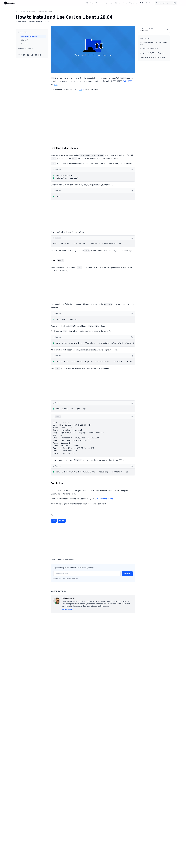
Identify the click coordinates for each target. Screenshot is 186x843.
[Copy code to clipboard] (131, 169)
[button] (154, 29)
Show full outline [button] (24, 48)
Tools (141, 3)
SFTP (130, 81)
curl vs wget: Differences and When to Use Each (153, 44)
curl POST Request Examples (149, 49)
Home (17, 11)
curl (22, 11)
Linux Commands (101, 3)
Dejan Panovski (22, 21)
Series (125, 3)
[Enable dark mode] (181, 3)
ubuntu (61, 521)
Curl (80, 89)
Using (24, 40)
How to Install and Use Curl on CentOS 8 (153, 57)
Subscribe (127, 574)
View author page (67, 609)
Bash (111, 3)
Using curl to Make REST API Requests (152, 53)
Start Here (89, 3)
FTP (55, 84)
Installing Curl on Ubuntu (29, 36)
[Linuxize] (9, 3)
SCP (124, 81)
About (148, 3)
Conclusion (24, 44)
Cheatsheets (133, 3)
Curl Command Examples (105, 498)
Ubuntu (117, 3)
